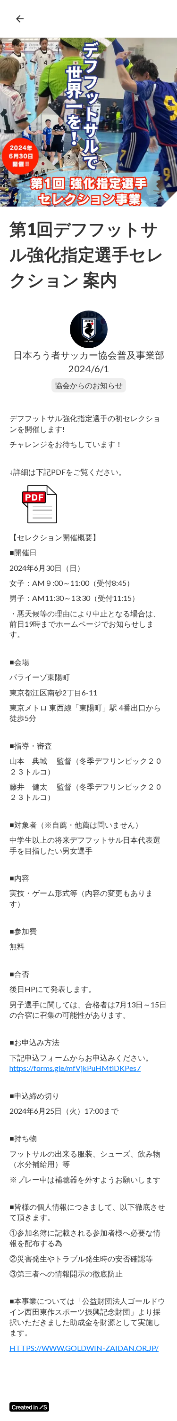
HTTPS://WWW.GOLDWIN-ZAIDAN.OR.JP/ (84, 1347)
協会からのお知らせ (89, 385)
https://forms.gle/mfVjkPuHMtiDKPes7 (75, 1067)
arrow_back (19, 18)
